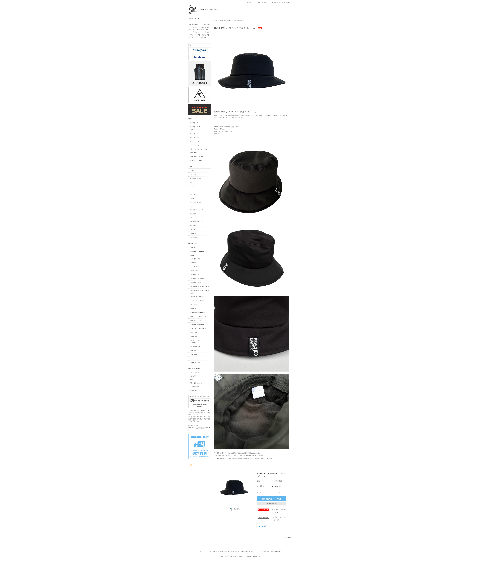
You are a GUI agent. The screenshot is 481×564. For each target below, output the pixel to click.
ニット (192, 186)
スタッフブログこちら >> (197, 37)
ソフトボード (194, 133)
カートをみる (261, 2)
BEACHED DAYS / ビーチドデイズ (232, 21)
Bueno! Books (195, 267)
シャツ (192, 182)
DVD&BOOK (193, 233)
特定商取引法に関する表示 (273, 551)
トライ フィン (194, 145)
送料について (194, 379)
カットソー (193, 174)
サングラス (193, 214)
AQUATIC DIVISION (197, 251)
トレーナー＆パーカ (196, 178)
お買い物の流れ (194, 386)
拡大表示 (236, 509)
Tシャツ (192, 170)
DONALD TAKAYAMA (196, 297)
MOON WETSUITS (195, 320)
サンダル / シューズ (196, 210)
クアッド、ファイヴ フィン (199, 149)
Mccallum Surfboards (198, 313)
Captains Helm (195, 282)
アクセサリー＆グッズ (196, 222)
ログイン (250, 2)
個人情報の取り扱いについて (251, 551)
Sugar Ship (194, 336)
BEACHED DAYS (195, 259)
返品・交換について (196, 383)
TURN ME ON (194, 350)
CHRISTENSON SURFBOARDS (199, 286)
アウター (192, 190)
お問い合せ (286, 2)
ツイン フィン (194, 141)
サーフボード (194, 123)
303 (191, 358)
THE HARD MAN (195, 346)
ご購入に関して (194, 372)
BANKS (192, 255)
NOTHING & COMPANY (197, 324)
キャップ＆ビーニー (196, 202)
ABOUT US (193, 390)
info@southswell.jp (201, 410)
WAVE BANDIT (194, 354)
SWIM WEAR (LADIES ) (198, 161)
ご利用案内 (274, 2)
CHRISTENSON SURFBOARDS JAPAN (199, 292)
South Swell (194, 332)
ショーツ (192, 194)
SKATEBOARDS (194, 237)
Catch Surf (194, 271)
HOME (216, 21)
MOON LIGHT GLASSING (198, 316)
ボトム (192, 198)
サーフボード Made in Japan (197, 128)
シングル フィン (195, 137)
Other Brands (195, 362)
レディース (193, 229)
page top (287, 538)
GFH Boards (194, 305)
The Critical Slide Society (197, 341)
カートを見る (212, 551)
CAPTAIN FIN (194, 275)
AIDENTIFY (194, 247)
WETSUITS (193, 153)
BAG (191, 218)
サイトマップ (234, 551)
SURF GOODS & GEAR (197, 157)
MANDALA (193, 309)
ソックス (192, 206)
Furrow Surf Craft (197, 301)
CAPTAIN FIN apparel (198, 278)
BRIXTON (193, 263)
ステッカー (193, 226)
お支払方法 (193, 376)
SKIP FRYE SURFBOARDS (198, 328)
